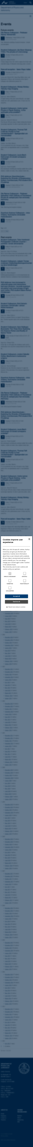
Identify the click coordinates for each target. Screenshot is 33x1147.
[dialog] (16, 573)
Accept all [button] (16, 596)
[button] (16, 607)
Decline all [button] (16, 601)
